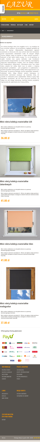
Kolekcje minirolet (10, 30)
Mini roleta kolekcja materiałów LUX (16, 121)
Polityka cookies (6, 370)
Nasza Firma (5, 374)
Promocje (13, 25)
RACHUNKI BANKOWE (6, 377)
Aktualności (5, 394)
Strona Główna (5, 25)
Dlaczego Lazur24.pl (7, 372)
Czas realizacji (20, 370)
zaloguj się (23, 13)
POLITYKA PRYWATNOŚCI (22, 377)
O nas (26, 25)
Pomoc (18, 379)
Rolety (3, 30)
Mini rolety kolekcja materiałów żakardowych (14, 183)
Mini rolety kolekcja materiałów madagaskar (14, 305)
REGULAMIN (19, 374)
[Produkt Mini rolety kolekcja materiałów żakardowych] (20, 161)
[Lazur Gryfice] (20, 6)
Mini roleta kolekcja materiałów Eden (16, 243)
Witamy (3, 420)
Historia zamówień (21, 394)
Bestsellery (20, 25)
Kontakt (31, 25)
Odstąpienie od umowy (22, 396)
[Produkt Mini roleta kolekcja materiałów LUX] (20, 101)
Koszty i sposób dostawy (23, 372)
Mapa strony (5, 398)
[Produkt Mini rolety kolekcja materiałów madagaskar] (20, 283)
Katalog (4, 396)
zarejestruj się (33, 13)
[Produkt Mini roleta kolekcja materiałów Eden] (20, 223)
